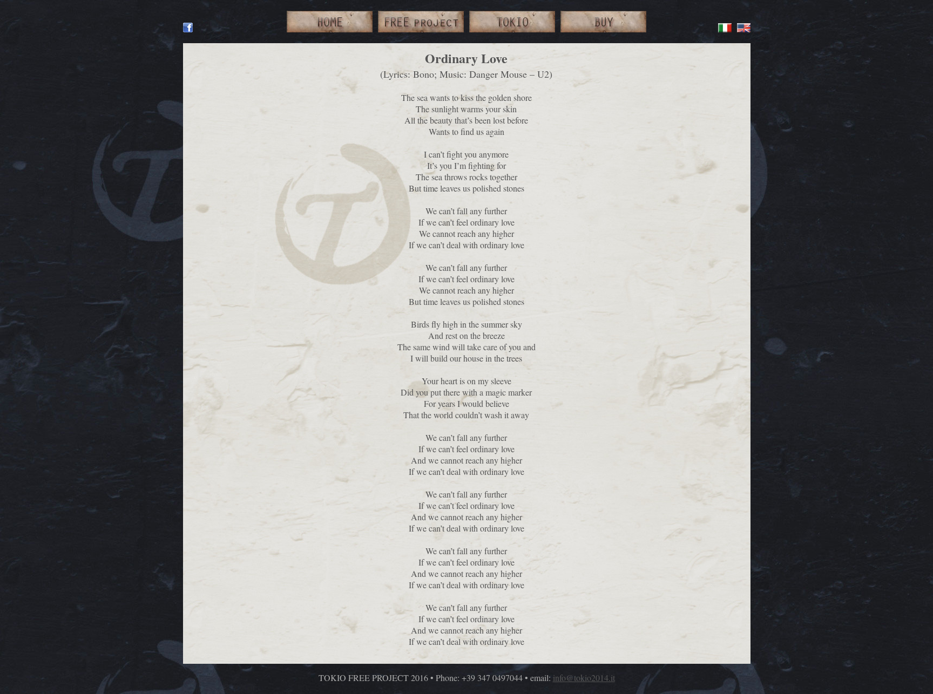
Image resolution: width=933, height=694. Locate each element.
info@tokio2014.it (584, 677)
